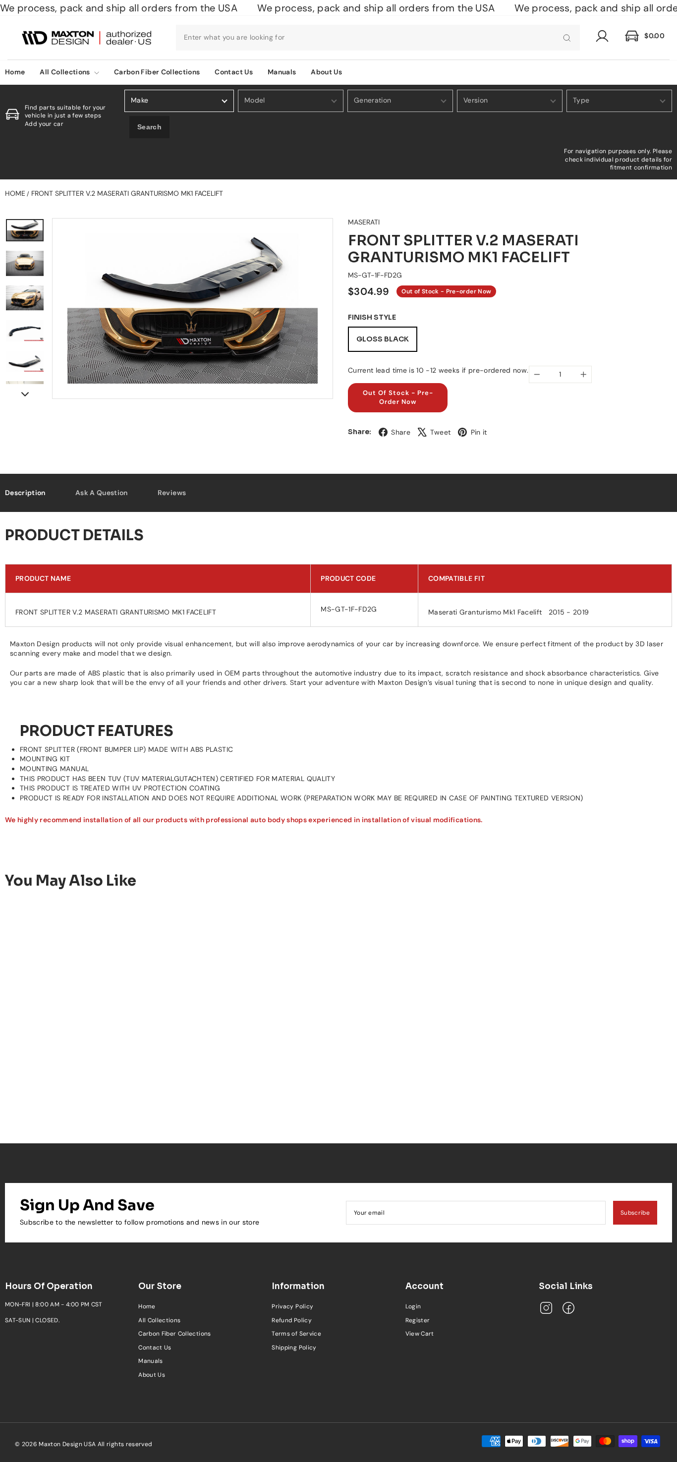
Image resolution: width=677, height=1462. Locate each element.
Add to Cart (83, 1077)
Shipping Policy (294, 1347)
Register (417, 1320)
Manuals (282, 71)
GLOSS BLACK (382, 339)
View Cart (419, 1334)
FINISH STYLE (372, 317)
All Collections (66, 71)
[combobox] (378, 38)
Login (413, 1306)
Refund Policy (292, 1320)
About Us (326, 71)
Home (15, 193)
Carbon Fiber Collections (157, 71)
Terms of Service (296, 1334)
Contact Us (234, 71)
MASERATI (364, 222)
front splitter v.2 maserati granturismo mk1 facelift (127, 193)
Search (149, 127)
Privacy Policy (292, 1306)
